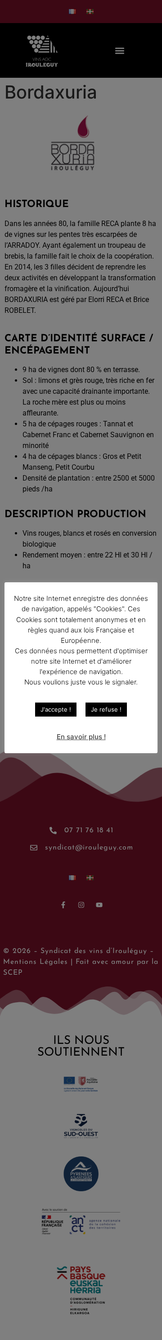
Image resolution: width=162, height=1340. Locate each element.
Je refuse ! (106, 709)
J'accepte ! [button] (55, 709)
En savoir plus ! (81, 736)
